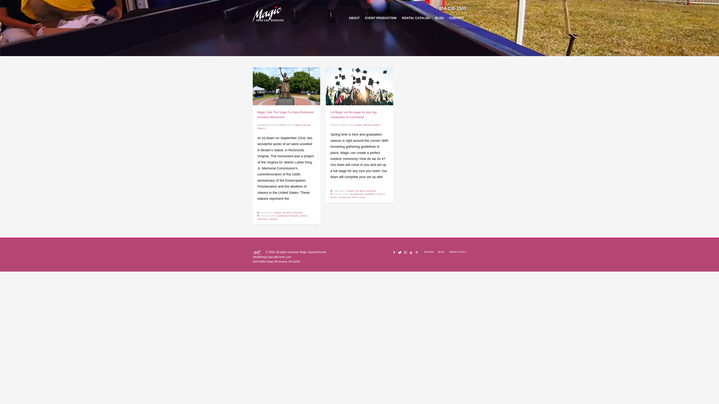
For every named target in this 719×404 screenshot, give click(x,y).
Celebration (356, 194)
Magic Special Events (368, 125)
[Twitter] (400, 252)
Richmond (294, 216)
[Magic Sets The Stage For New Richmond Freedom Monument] (286, 86)
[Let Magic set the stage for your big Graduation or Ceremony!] (359, 86)
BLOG (441, 252)
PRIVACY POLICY (457, 252)
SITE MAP (429, 252)
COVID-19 (380, 194)
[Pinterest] (416, 252)
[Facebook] (394, 252)
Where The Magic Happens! (289, 213)
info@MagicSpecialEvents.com (272, 256)
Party (355, 197)
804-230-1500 (452, 8)
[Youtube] (411, 252)
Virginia (273, 219)
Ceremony (282, 216)
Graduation (344, 197)
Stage (362, 197)
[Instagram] (405, 252)
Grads (333, 197)
